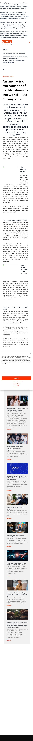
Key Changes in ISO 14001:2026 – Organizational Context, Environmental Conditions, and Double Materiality (17, 624)
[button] (30, 353)
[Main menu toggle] (29, 42)
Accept (16, 378)
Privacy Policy (17, 383)
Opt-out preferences (18, 381)
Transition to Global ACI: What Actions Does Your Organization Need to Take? (17, 477)
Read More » (9, 429)
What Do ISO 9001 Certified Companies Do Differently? (15, 536)
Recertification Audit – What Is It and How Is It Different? (17, 409)
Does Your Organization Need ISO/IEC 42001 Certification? (16, 564)
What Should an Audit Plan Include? (15, 508)
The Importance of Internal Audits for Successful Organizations (15, 448)
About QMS (16, 385)
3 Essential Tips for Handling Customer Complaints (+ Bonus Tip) (17, 594)
